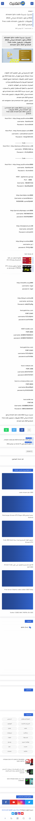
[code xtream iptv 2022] (17, 481)
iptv (9, 747)
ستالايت (25, 733)
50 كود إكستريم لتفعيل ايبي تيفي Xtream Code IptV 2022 (18, 566)
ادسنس (9, 719)
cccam (25, 747)
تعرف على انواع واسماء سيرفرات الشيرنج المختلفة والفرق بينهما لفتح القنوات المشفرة (13, 771)
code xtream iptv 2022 (26, 492)
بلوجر (25, 728)
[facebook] (6, 802)
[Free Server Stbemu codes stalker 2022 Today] (17, 578)
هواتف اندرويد (25, 742)
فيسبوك (25, 737)
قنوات (9, 737)
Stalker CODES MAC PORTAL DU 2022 (21, 612)
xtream (30, 11)
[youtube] (14, 802)
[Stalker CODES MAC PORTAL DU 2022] (17, 601)
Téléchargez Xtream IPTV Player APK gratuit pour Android (17, 516)
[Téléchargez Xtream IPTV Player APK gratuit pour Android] (17, 504)
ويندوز (9, 742)
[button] (21, 430)
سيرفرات (9, 733)
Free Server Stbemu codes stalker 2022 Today (18, 590)
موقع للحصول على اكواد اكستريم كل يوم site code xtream (14, 259)
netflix (25, 751)
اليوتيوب (9, 724)
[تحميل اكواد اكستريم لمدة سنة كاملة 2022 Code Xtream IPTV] (17, 529)
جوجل (9, 728)
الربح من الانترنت (25, 724)
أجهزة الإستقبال (25, 719)
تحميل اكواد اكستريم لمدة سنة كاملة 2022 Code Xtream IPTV (18, 541)
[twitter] (29, 802)
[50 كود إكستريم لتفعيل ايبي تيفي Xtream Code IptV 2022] (17, 553)
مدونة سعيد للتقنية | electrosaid (11, 810)
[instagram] (21, 802)
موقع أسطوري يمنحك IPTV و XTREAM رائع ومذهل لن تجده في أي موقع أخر (13, 267)
